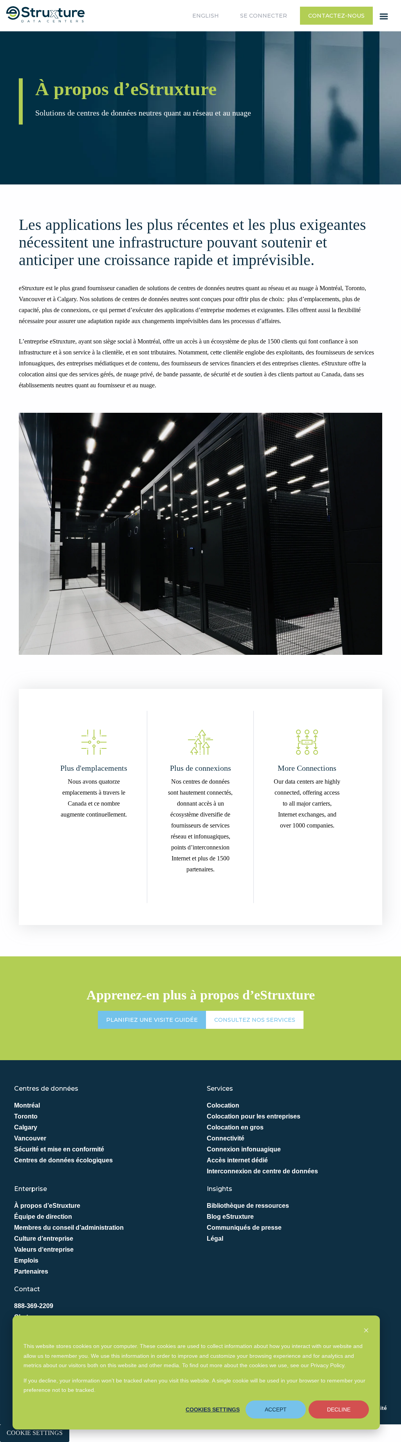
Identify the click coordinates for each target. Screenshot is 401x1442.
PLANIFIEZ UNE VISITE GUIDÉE (152, 1019)
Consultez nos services (254, 1019)
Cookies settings (213, 1409)
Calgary (25, 1127)
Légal (215, 1238)
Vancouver (30, 1138)
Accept (276, 1409)
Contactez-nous (336, 15)
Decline (338, 1409)
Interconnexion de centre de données (262, 1171)
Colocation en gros (235, 1127)
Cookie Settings (35, 1432)
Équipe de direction (43, 1216)
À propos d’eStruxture (47, 1205)
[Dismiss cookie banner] (366, 1331)
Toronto (26, 1116)
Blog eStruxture (230, 1216)
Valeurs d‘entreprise (44, 1249)
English (205, 15)
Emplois (26, 1260)
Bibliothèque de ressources (248, 1205)
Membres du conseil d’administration (69, 1227)
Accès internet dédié (237, 1160)
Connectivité (225, 1138)
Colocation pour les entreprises (253, 1116)
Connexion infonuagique (244, 1149)
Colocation (223, 1105)
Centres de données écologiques (63, 1160)
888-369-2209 (33, 1306)
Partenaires (31, 1271)
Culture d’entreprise (43, 1238)
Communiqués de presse (244, 1227)
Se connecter (263, 15)
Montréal (27, 1105)
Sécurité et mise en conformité (59, 1149)
